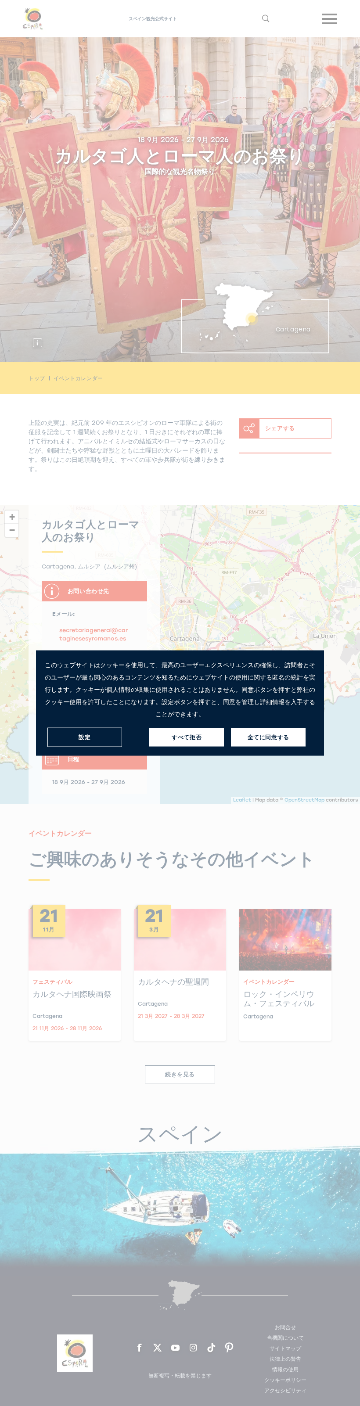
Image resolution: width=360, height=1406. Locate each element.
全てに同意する (268, 737)
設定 (84, 737)
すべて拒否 (187, 737)
